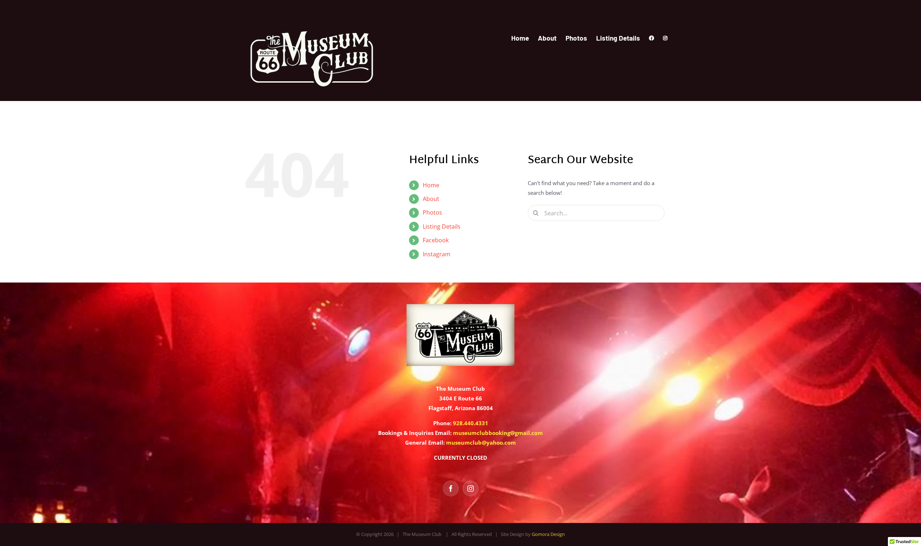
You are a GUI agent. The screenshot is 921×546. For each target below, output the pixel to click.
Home (431, 185)
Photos (432, 212)
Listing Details (441, 226)
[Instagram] (470, 488)
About (431, 199)
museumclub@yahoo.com (481, 442)
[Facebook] (451, 488)
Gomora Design (548, 534)
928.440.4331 (470, 423)
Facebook (436, 240)
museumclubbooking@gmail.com (498, 432)
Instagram (436, 254)
